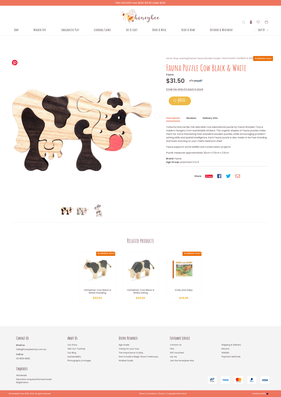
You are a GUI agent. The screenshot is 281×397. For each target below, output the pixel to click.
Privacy (162, 393)
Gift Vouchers (177, 352)
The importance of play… (131, 352)
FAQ (172, 348)
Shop (175, 58)
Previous (7, 115)
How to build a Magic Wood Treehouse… (139, 356)
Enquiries (22, 368)
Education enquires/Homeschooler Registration (34, 381)
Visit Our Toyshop (76, 348)
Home (169, 58)
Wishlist (225, 352)
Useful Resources (128, 338)
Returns (225, 348)
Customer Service (180, 338)
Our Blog (71, 352)
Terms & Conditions (148, 393)
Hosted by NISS (259, 393)
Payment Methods (231, 356)
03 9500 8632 (23, 358)
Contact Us (22, 338)
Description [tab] (173, 118)
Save (210, 176)
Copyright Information (177, 393)
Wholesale (21, 375)
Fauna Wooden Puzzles (209, 58)
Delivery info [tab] (210, 118)
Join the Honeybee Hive (182, 360)
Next (157, 115)
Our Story (72, 344)
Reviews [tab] (191, 118)
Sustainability (74, 356)
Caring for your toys (129, 348)
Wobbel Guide (126, 360)
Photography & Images (79, 360)
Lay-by (173, 356)
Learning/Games (187, 58)
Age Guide (124, 344)
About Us (72, 338)
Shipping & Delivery (231, 344)
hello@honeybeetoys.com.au (31, 349)
